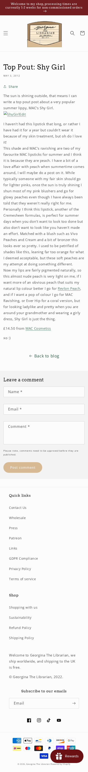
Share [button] (13, 86)
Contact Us (18, 507)
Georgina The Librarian (38, 764)
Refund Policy (20, 628)
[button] (6, 33)
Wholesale (17, 518)
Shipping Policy (21, 638)
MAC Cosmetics (38, 328)
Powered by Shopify (61, 764)
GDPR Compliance (23, 558)
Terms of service (22, 579)
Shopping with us (23, 607)
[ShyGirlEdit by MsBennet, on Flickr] (14, 114)
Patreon (15, 538)
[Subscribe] (74, 703)
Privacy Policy (20, 569)
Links (13, 548)
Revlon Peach (69, 288)
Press (13, 528)
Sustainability (20, 617)
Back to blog (46, 356)
